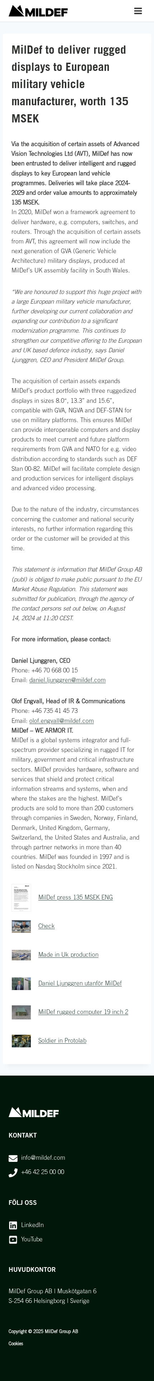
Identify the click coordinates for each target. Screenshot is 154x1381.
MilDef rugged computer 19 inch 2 (83, 1012)
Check (46, 926)
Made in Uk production (68, 955)
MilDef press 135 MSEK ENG (75, 898)
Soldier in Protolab (62, 1041)
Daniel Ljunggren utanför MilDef (80, 984)
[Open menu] (137, 10)
